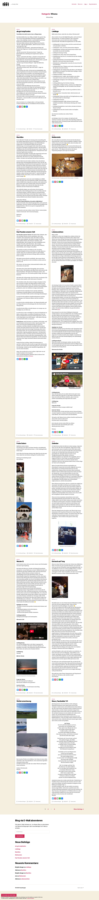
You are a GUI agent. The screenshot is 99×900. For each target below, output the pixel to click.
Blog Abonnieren (93, 4)
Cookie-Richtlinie (30, 898)
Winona (18, 29)
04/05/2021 (66, 128)
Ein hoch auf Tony (58, 561)
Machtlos (19, 137)
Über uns (80, 4)
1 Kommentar (73, 128)
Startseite (74, 4)
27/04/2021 (30, 223)
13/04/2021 (30, 435)
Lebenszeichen (57, 232)
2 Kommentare (38, 223)
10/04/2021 (66, 435)
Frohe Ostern (21, 443)
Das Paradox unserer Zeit (25, 232)
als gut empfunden (23, 31)
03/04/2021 (30, 553)
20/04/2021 (66, 223)
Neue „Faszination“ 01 (60, 701)
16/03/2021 (66, 801)
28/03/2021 (30, 692)
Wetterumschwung (23, 701)
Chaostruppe (22, 887)
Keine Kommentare (38, 128)
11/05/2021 (30, 128)
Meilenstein (56, 137)
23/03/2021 (66, 692)
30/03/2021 (66, 553)
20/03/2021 (30, 801)
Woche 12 (20, 561)
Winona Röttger (23, 128)
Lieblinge (55, 31)
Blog (86, 4)
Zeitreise (55, 443)
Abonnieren (19, 836)
